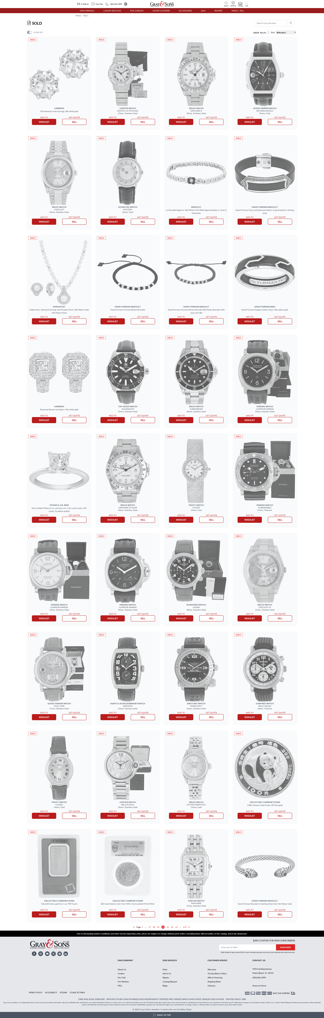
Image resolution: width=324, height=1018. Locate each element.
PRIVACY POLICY (36, 992)
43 (176, 927)
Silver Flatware (161, 10)
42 (172, 927)
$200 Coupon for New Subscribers (274, 940)
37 (149, 927)
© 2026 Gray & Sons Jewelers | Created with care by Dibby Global (162, 1009)
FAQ (120, 985)
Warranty (212, 969)
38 (154, 927)
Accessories (185, 10)
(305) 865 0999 (259, 977)
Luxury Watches (112, 10)
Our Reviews (123, 981)
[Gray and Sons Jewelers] (162, 4)
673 (185, 927)
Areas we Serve (259, 985)
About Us (122, 969)
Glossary (211, 985)
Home (78, 15)
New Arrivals (87, 10)
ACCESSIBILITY (51, 992)
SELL (74, 121)
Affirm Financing (215, 977)
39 (158, 927)
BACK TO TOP (164, 1014)
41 (168, 927)
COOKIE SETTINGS (77, 992)
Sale (203, 10)
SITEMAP (63, 992)
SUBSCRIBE (285, 947)
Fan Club (122, 977)
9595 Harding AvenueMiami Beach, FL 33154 (262, 970)
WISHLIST (44, 121)
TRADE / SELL (237, 10)
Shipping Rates (214, 981)
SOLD (85, 15)
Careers (121, 973)
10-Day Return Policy (217, 973)
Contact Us (258, 960)
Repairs (218, 10)
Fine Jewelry (137, 10)
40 (163, 927)
